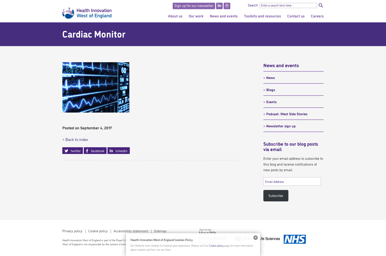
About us (175, 15)
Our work (196, 15)
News (270, 77)
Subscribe (276, 195)
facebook (96, 150)
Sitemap (160, 230)
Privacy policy (72, 230)
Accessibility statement (130, 230)
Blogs (270, 89)
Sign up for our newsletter (193, 5)
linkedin (120, 150)
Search (321, 5)
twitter (74, 150)
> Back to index (75, 139)
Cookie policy (98, 230)
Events (271, 101)
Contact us (296, 15)
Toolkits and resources (262, 15)
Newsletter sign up (281, 125)
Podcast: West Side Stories (286, 113)
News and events (224, 15)
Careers (317, 15)
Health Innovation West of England (86, 11)
